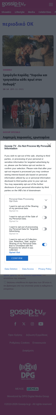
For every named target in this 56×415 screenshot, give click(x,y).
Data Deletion (11, 269)
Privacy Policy (44, 269)
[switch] (44, 207)
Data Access (28, 269)
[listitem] (28, 200)
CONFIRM (17, 258)
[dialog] (28, 207)
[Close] (50, 146)
